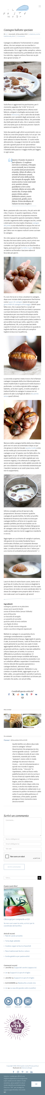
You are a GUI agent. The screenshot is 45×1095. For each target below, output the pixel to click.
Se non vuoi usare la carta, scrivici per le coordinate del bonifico (19, 924)
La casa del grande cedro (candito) (23, 988)
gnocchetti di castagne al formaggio (17, 304)
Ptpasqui (7, 740)
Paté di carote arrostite (13, 936)
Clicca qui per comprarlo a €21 (17, 919)
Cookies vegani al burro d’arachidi (18, 946)
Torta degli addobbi (12, 941)
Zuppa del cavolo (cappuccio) (25, 967)
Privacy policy (33, 1066)
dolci (13, 36)
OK (36, 1084)
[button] (6, 721)
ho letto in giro (26, 248)
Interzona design (27, 1068)
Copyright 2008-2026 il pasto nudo (17, 1066)
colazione (32, 34)
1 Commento (21, 36)
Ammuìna (15, 114)
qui (5, 1092)
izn (6, 34)
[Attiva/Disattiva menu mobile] (40, 6)
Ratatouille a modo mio (27, 983)
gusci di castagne (15, 302)
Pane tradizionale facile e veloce (17, 951)
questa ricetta (31, 448)
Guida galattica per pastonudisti (17, 956)
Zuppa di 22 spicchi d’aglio (20, 972)
